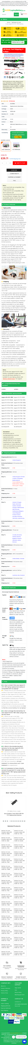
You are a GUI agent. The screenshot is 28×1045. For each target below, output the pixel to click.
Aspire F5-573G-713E (19, 413)
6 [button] (13, 821)
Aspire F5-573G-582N (20, 408)
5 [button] (11, 821)
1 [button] (3, 821)
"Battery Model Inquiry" (9, 379)
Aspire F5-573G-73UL (7, 421)
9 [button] (18, 821)
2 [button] (5, 821)
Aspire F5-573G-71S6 (19, 416)
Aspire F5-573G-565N (7, 405)
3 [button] (7, 821)
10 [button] (20, 821)
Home (8, 22)
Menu (4, 19)
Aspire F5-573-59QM (7, 400)
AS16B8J (16, 389)
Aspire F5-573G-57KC (7, 408)
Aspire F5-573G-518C (20, 400)
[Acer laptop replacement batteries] (14, 10)
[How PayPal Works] (14, 1021)
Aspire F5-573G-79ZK (20, 424)
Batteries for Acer (16, 22)
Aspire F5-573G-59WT (20, 410)
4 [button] (9, 821)
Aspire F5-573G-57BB (20, 405)
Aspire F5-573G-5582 (20, 402)
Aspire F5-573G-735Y (20, 418)
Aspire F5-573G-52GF (7, 402)
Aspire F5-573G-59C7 (8, 410)
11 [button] (22, 821)
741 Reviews (12, 101)
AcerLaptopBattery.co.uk (16, 1033)
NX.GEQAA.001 (5, 426)
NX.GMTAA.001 (18, 426)
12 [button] (24, 821)
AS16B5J (4, 389)
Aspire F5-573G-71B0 (7, 416)
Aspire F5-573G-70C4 (8, 413)
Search (17, 14)
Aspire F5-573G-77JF (7, 424)
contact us (5, 364)
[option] (14, 61)
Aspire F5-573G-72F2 (7, 418)
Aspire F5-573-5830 (19, 397)
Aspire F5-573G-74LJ (20, 421)
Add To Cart (21, 163)
